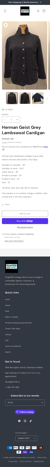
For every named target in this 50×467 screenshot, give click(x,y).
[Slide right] (47, 99)
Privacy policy (13, 461)
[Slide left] (3, 99)
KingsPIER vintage (15, 457)
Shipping (4, 142)
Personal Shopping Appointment (18, 323)
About (7, 305)
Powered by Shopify (28, 457)
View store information (13, 241)
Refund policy (42, 458)
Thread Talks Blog (12, 328)
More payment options (25, 227)
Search (8, 352)
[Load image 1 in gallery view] (12, 98)
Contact (8, 334)
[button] (5, 11)
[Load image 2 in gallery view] (25, 98)
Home (7, 299)
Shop (7, 311)
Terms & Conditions (13, 346)
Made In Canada (11, 317)
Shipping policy (39, 461)
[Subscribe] (42, 403)
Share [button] (7, 204)
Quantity (5, 114)
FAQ (6, 340)
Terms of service (25, 461)
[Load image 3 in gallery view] (38, 98)
